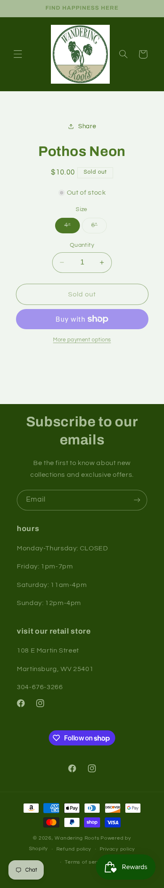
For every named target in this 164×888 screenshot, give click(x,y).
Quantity (82, 245)
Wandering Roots (77, 838)
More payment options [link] (82, 340)
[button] (17, 54)
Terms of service (86, 862)
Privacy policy (117, 849)
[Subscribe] (137, 500)
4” (67, 225)
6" (94, 225)
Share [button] (87, 126)
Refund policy (74, 849)
